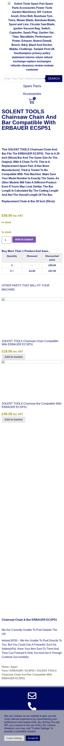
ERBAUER (16, 670)
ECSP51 (30, 670)
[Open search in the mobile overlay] (32, 78)
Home (5, 666)
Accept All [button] (33, 738)
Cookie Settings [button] (14, 738)
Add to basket (24, 239)
